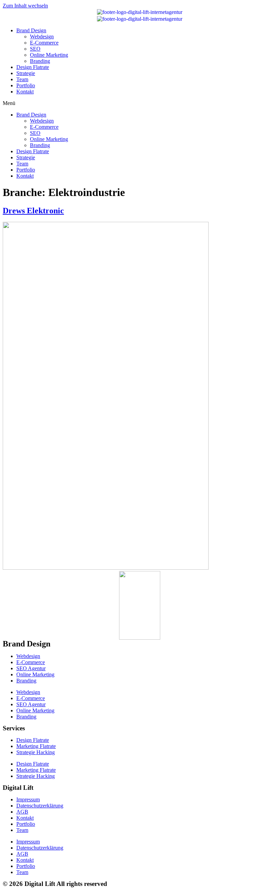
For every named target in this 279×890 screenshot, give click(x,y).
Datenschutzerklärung (39, 805)
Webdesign (42, 36)
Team (22, 79)
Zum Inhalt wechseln (25, 5)
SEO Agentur (31, 668)
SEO (35, 49)
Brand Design (31, 30)
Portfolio (25, 85)
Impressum (28, 799)
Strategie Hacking (35, 752)
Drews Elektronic (33, 210)
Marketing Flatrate (36, 746)
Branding (40, 61)
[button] (139, 103)
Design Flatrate (32, 67)
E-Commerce (44, 43)
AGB (22, 812)
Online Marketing (49, 55)
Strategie (25, 73)
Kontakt (25, 91)
